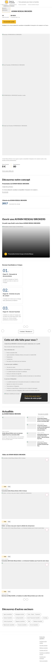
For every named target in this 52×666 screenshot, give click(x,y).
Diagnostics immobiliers (20, 621)
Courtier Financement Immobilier (33, 617)
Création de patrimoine (8, 621)
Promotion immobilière (22, 624)
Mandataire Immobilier (37, 621)
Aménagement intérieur (19, 614)
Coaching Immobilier (19, 617)
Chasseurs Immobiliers (8, 617)
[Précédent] (2, 330)
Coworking (45, 617)
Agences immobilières (8, 614)
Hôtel (29, 621)
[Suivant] (49, 330)
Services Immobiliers (34, 624)
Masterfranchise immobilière (9, 624)
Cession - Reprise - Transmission (33, 614)
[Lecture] (5, 254)
